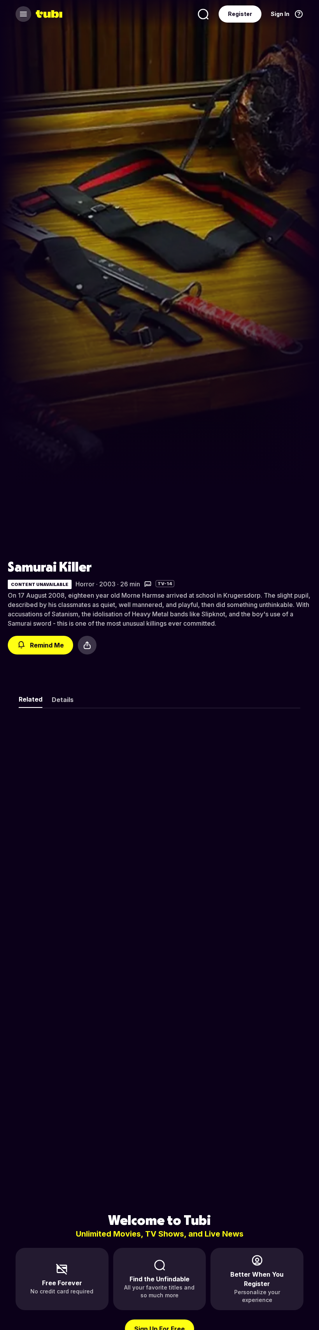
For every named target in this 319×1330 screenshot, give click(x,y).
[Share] (87, 645)
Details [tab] (63, 700)
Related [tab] (30, 699)
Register (240, 14)
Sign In (280, 14)
